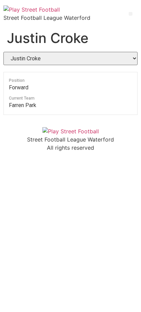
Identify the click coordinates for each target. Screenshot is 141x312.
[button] (130, 14)
